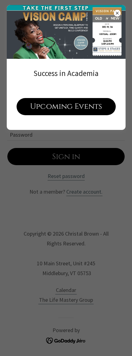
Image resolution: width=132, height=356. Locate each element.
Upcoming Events (66, 106)
